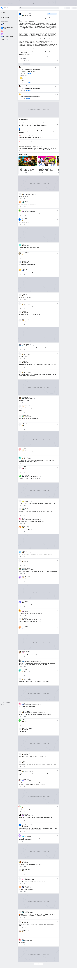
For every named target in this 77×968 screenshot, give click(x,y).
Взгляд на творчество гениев (27, 143)
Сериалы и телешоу (35, 122)
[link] (28, 165)
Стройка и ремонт (28, 345)
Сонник (26, 611)
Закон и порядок (28, 509)
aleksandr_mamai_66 (24, 146)
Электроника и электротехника (31, 270)
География (26, 887)
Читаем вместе (26, 135)
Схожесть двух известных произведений (31, 137)
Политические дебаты (29, 211)
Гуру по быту (28, 15)
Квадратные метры (28, 398)
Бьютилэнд (25, 141)
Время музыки (27, 202)
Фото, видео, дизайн (29, 194)
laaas (21, 135)
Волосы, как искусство (29, 652)
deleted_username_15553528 (25, 122)
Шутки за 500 (27, 780)
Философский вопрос (33, 146)
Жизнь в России (28, 815)
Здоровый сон (27, 721)
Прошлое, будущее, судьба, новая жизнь (34, 712)
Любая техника (27, 425)
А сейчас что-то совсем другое (31, 476)
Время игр (26, 552)
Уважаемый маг (27, 628)
